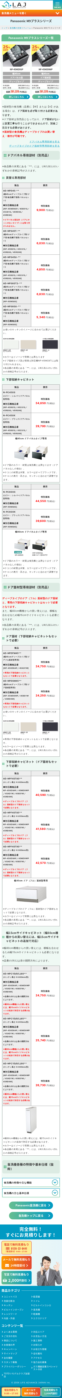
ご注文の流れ (10, 1336)
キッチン (8, 1305)
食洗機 (36, 1309)
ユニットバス (10, 1296)
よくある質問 (10, 1331)
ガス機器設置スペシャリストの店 (45, 1368)
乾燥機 (36, 1314)
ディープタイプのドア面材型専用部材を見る (34, 145)
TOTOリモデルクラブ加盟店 (17, 1375)
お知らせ (37, 1344)
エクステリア (40, 1318)
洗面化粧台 (9, 1300)
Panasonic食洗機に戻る (30, 1205)
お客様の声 (9, 1344)
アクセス (37, 1357)
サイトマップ (10, 1353)
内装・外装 (9, 1318)
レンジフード (10, 1314)
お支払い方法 (40, 1336)
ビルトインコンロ (42, 1305)
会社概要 (8, 1357)
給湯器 (36, 1296)
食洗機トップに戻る (31, 1215)
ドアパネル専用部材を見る (44, 141)
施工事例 (37, 1340)
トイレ (36, 1300)
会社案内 (37, 1353)
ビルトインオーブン (14, 1309)
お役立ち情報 (40, 1349)
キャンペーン (10, 1349)
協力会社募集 (40, 1362)
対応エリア (38, 1331)
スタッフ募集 (10, 1362)
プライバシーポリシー (15, 1366)
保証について (10, 1340)
